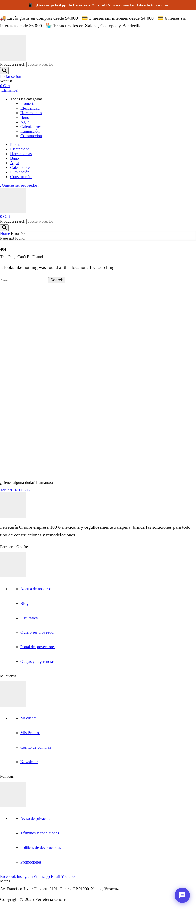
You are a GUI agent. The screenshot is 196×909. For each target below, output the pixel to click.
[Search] (4, 70)
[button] (10, 76)
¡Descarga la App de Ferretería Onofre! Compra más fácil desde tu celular (98, 5)
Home (5, 233)
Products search (13, 64)
